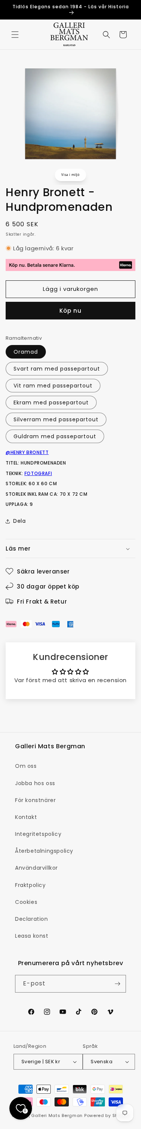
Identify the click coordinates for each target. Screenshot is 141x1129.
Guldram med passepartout (55, 436)
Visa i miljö (70, 175)
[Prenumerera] (117, 984)
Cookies (26, 902)
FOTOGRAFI (38, 473)
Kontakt (26, 817)
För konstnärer (35, 800)
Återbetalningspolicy (44, 851)
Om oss (26, 766)
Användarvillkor (36, 868)
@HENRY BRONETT (27, 452)
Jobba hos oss (35, 783)
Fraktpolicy (30, 885)
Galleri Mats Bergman (57, 1115)
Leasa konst (32, 936)
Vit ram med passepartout (53, 385)
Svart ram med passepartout (57, 368)
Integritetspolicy (38, 834)
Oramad (26, 352)
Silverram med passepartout (56, 419)
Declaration (31, 919)
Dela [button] (19, 521)
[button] (15, 34)
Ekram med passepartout (51, 402)
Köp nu (70, 311)
